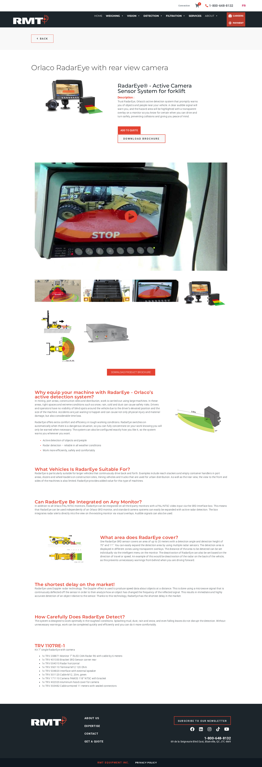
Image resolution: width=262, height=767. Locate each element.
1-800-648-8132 (217, 738)
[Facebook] (192, 729)
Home (98, 15)
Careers (238, 15)
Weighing (113, 15)
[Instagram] (209, 729)
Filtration (174, 15)
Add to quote (129, 130)
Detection (151, 15)
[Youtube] (226, 729)
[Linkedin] (201, 729)
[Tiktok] (218, 729)
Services (195, 15)
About (209, 15)
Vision (131, 15)
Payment (238, 23)
